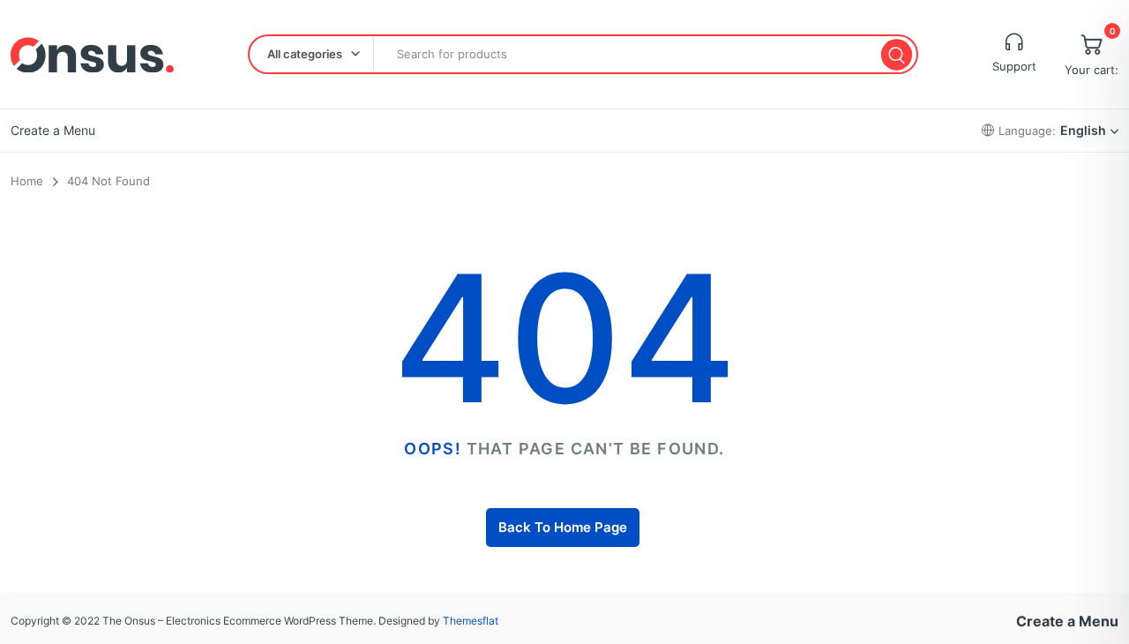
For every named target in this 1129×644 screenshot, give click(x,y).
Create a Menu (53, 130)
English (1083, 130)
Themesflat (470, 620)
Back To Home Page (562, 527)
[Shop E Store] (92, 54)
